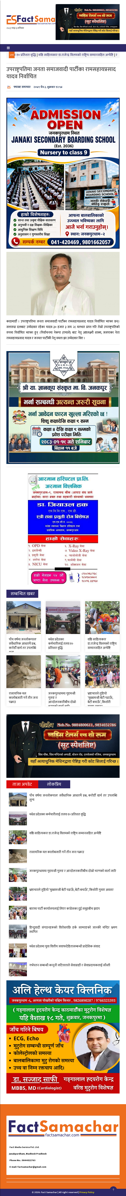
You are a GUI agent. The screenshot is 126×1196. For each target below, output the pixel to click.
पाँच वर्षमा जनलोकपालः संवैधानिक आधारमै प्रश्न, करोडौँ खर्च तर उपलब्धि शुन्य (22, 646)
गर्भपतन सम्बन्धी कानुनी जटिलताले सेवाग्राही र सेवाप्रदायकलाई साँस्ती (69, 965)
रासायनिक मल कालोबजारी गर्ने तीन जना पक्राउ (23, 698)
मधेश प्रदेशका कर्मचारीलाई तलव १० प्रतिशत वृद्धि (60, 644)
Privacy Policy (86, 1192)
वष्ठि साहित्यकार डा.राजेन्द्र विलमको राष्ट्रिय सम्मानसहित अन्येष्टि (43, 55)
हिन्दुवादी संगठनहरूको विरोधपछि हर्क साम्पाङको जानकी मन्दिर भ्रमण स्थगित (73, 930)
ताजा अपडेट (22, 784)
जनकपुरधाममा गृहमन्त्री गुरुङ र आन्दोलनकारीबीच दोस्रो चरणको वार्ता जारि (62, 700)
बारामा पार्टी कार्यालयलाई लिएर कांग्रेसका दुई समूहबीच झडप (64, 908)
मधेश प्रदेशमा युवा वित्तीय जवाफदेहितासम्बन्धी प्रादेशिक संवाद (64, 946)
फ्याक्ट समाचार (22, 87)
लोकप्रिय (54, 784)
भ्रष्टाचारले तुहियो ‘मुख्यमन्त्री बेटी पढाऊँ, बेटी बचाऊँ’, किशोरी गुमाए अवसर (100, 700)
